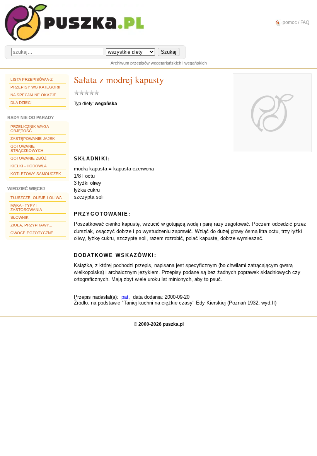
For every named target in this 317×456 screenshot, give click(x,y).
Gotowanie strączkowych (26, 148)
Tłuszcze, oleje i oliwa (36, 198)
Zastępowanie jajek (32, 138)
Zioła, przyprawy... (31, 225)
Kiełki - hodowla (28, 166)
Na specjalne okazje (33, 95)
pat (124, 297)
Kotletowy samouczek (35, 174)
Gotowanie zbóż (28, 158)
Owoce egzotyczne (31, 233)
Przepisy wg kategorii (35, 87)
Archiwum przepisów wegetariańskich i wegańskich (159, 63)
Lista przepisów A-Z (31, 79)
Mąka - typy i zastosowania (26, 207)
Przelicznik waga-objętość (30, 128)
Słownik (19, 217)
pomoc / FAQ (295, 22)
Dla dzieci (21, 102)
